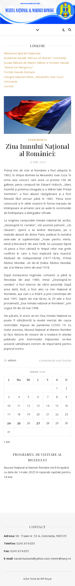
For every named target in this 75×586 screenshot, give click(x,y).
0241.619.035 (26, 543)
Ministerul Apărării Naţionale (22, 53)
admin (12, 360)
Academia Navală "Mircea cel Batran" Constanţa (35, 58)
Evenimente (37, 140)
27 (38, 423)
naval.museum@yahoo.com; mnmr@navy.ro (42, 558)
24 (9, 423)
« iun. (7, 442)
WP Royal (45, 578)
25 (19, 423)
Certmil (8, 86)
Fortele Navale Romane (19, 72)
